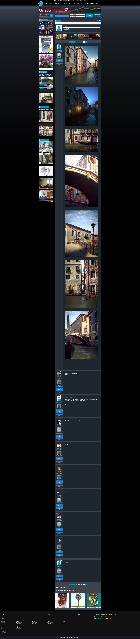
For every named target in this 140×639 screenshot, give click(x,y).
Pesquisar (40, 14)
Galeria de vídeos (34, 623)
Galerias (87, 3)
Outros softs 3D (18, 628)
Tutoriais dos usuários (19, 622)
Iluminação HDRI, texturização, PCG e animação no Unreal (45, 75)
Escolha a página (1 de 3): (79, 41)
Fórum (92, 3)
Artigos (79, 614)
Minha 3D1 (50, 3)
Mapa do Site (3, 612)
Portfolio (59, 389)
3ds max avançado (18, 624)
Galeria (59, 63)
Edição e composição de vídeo (20, 630)
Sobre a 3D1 (2, 614)
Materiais (2, 626)
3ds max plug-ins (18, 623)
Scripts (2, 627)
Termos (58, 0)
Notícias (70, 3)
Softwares (2, 633)
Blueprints (2, 628)
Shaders (2, 630)
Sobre (55, 0)
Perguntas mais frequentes (19, 627)
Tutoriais (82, 3)
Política (61, 0)
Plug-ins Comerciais (3, 632)
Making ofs (17, 626)
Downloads (76, 3)
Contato (96, 3)
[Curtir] (59, 65)
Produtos (60, 3)
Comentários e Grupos (50, 624)
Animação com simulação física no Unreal (46, 90)
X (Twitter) (73, 0)
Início (46, 3)
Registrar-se (81, 0)
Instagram (77, 0)
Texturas (2, 624)
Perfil (59, 386)
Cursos (55, 3)
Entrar (85, 0)
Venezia (65, 26)
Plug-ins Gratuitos (3, 631)
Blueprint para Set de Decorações (45, 123)
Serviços (66, 3)
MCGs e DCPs (3, 622)
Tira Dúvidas (49, 623)
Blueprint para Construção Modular (46, 109)
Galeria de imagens (34, 622)
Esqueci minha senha (97, 16)
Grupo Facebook (68, 0)
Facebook (64, 0)
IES (1, 623)
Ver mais (51, 72)
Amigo (59, 60)
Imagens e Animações (50, 622)
